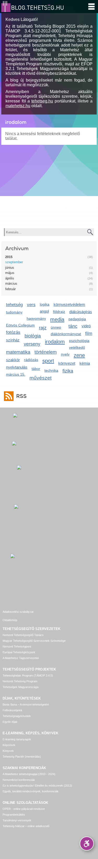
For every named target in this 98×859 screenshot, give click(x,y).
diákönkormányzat (66, 334)
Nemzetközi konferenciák (19, 779)
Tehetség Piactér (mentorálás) (22, 756)
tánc (72, 326)
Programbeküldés (14, 814)
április (9, 278)
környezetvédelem (69, 304)
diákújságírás (80, 312)
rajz (43, 327)
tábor (36, 368)
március (11, 283)
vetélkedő (77, 347)
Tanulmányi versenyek (17, 820)
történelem (45, 352)
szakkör (13, 360)
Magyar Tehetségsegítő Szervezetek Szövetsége (34, 640)
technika (51, 370)
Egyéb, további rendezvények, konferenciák (31, 791)
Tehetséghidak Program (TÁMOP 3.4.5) (28, 675)
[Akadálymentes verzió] (87, 844)
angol (44, 311)
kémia (84, 363)
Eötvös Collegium (20, 325)
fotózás (13, 332)
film (88, 333)
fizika (67, 371)
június (9, 268)
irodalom (55, 342)
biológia (33, 336)
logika (44, 304)
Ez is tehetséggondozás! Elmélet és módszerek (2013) (37, 785)
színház (13, 340)
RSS (21, 396)
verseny (32, 344)
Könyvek (8, 750)
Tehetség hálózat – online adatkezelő (26, 826)
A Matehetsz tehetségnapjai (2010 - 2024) (29, 774)
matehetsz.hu (17, 106)
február (10, 289)
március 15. (15, 374)
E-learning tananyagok (17, 739)
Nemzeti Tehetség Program (20, 681)
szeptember (14, 262)
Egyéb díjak (10, 721)
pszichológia (79, 341)
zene (79, 355)
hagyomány (36, 318)
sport (48, 361)
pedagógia (77, 319)
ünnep (56, 327)
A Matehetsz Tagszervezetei (21, 658)
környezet (66, 363)
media (57, 319)
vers (31, 304)
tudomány (14, 312)
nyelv (65, 354)
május (9, 273)
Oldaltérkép (10, 620)
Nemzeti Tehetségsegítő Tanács (23, 635)
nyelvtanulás (16, 367)
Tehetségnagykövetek (17, 716)
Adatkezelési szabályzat (18, 611)
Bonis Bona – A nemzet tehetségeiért (26, 704)
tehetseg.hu (42, 101)
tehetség (14, 304)
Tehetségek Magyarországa (20, 687)
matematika (18, 352)
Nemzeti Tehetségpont (17, 646)
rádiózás (31, 360)
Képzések (9, 745)
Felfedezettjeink (12, 710)
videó (86, 326)
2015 (9, 257)
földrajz (59, 312)
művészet (40, 378)
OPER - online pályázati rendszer (24, 808)
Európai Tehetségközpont (19, 652)
